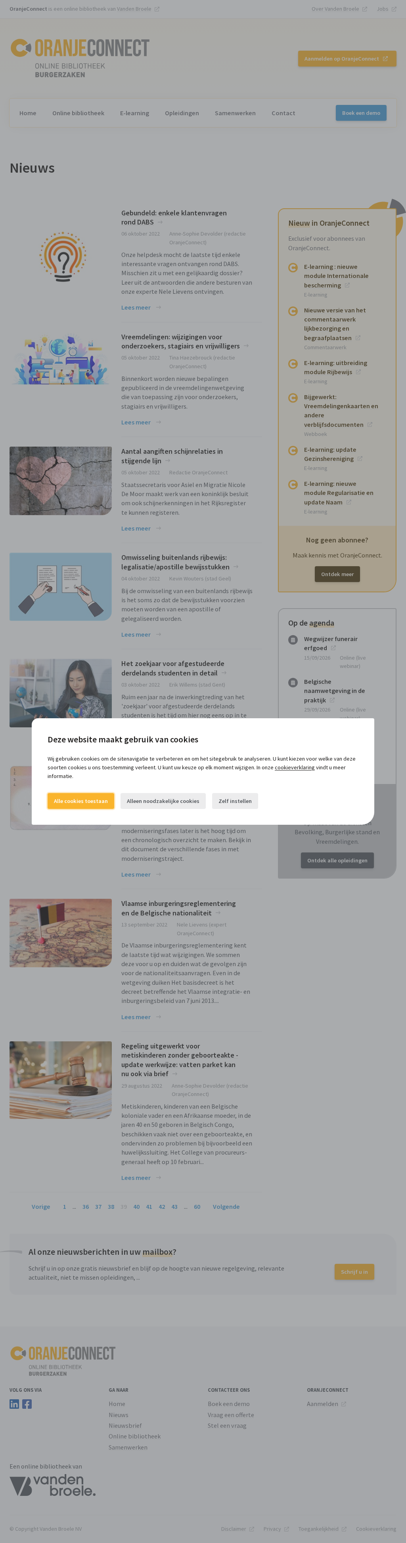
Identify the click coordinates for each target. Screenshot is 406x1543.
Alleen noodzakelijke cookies (163, 801)
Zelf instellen (235, 801)
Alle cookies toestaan (81, 801)
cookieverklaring (295, 767)
